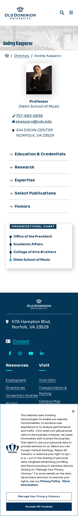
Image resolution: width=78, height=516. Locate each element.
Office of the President (32, 236)
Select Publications (35, 193)
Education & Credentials (40, 154)
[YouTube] (31, 353)
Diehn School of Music (31, 260)
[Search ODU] (62, 12)
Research (24, 167)
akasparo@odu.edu (34, 121)
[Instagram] (20, 353)
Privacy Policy (50, 481)
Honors (22, 206)
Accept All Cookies (39, 506)
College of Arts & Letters (34, 252)
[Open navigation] (71, 12)
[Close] (73, 411)
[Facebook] (10, 353)
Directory (21, 56)
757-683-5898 (29, 116)
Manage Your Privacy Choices (39, 496)
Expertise (24, 180)
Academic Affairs (28, 244)
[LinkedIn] (42, 353)
